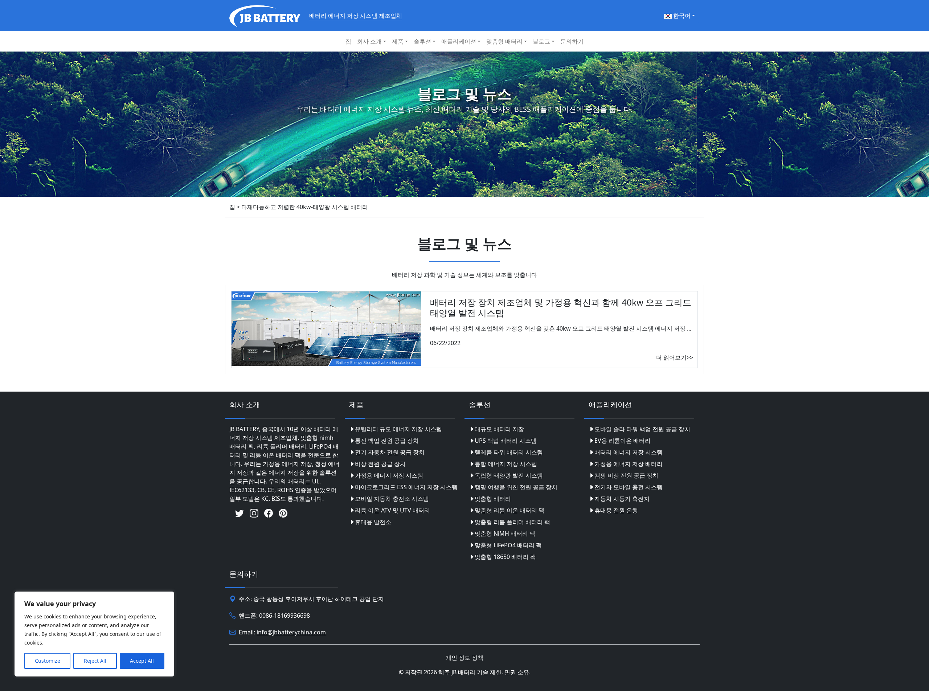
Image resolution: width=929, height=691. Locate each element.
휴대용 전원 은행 (616, 510)
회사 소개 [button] (369, 41)
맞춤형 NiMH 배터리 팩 (505, 533)
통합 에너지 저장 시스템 (506, 464)
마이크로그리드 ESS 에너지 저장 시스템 (406, 487)
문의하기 (572, 41)
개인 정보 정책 (464, 658)
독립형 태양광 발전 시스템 (509, 475)
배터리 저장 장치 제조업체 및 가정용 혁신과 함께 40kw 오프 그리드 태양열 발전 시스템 (560, 307)
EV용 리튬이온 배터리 (622, 441)
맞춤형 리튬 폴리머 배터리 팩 (512, 522)
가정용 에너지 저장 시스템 (389, 475)
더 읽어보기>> (674, 357)
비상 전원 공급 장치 (380, 464)
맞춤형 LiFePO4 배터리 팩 (508, 545)
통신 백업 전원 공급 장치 (387, 441)
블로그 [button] (541, 41)
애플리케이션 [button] (458, 41)
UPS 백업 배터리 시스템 (506, 441)
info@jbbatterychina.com (291, 632)
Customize (47, 660)
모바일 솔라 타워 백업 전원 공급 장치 (642, 429)
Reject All (95, 660)
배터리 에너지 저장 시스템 (628, 452)
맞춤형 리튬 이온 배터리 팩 (509, 510)
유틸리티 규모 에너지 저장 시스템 (398, 429)
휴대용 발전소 (373, 522)
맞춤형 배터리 (493, 499)
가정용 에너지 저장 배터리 (628, 464)
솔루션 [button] (422, 41)
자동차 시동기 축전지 (622, 499)
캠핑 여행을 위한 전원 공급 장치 (516, 487)
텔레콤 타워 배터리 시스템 (509, 452)
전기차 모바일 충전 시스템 (628, 487)
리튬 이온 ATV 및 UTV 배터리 (392, 510)
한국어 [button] (681, 16)
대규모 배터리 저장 (499, 429)
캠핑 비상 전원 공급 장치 (626, 475)
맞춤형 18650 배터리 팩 (505, 557)
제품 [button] (398, 41)
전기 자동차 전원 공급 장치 (390, 452)
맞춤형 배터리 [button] (504, 41)
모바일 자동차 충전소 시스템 (392, 499)
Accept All (142, 660)
